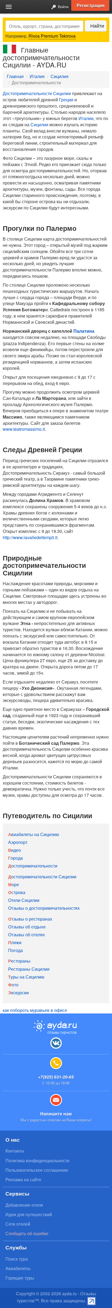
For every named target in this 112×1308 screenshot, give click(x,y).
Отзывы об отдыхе (27, 927)
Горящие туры (19, 1278)
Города (15, 858)
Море (13, 884)
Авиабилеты (17, 1268)
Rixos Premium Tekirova (52, 36)
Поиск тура (16, 1259)
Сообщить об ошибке (26, 1233)
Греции (66, 99)
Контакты (14, 1151)
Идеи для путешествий (28, 1214)
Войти (63, 6)
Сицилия (60, 76)
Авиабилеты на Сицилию (33, 834)
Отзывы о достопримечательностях (44, 908)
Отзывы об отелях (26, 934)
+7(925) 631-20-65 (56, 1077)
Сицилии (39, 124)
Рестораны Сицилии (28, 969)
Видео (14, 850)
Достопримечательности (32, 866)
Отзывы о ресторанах (30, 919)
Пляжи (14, 942)
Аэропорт (17, 842)
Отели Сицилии (23, 900)
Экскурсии (18, 992)
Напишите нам (56, 1113)
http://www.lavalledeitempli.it (30, 537)
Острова (16, 892)
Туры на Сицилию (26, 977)
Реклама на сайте (23, 1179)
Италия (37, 76)
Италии (86, 118)
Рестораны (19, 961)
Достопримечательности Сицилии (37, 93)
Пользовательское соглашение (36, 1170)
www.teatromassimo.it (24, 429)
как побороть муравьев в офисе (35, 1010)
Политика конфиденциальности (37, 1160)
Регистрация (90, 5)
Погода (15, 950)
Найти (97, 25)
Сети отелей (17, 1224)
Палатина (83, 331)
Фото (13, 985)
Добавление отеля (24, 1205)
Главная (15, 76)
